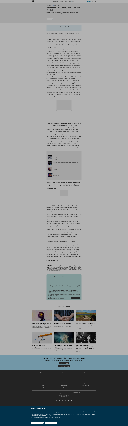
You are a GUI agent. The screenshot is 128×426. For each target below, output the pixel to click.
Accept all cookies (37, 422)
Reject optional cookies (51, 422)
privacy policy (37, 417)
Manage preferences (35, 419)
